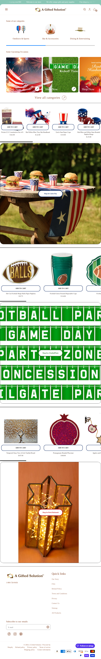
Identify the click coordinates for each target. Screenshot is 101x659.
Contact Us (55, 603)
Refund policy (20, 647)
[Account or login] (89, 9)
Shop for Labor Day (50, 194)
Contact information (43, 650)
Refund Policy (57, 589)
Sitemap (54, 608)
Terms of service (45, 647)
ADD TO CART (12, 127)
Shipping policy (29, 650)
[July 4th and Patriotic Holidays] (24, 74)
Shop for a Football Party (50, 353)
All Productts (56, 613)
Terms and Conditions (59, 594)
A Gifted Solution (35, 645)
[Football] (60, 74)
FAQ (53, 584)
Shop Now (14, 89)
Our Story (55, 579)
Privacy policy (32, 647)
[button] (6, 9)
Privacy (54, 598)
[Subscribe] (47, 627)
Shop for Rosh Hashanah (50, 512)
